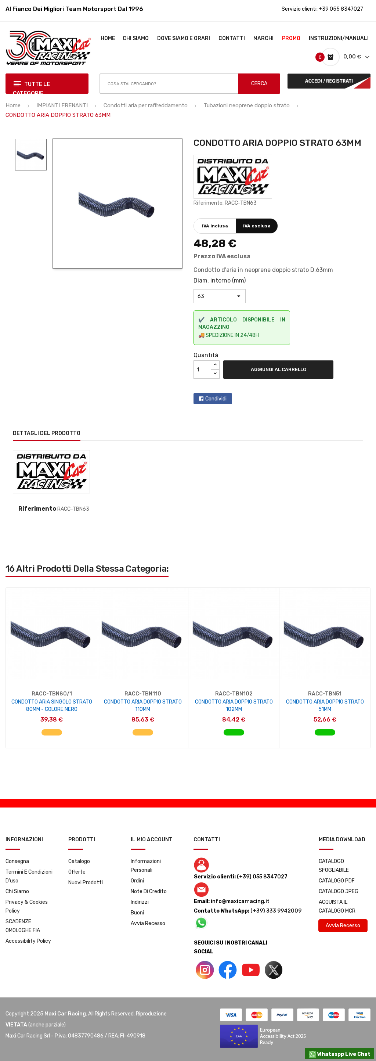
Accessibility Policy (28, 941)
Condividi (216, 399)
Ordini (137, 881)
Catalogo (79, 861)
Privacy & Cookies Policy (27, 906)
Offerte (77, 872)
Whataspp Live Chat (343, 1054)
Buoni (137, 913)
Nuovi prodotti (85, 883)
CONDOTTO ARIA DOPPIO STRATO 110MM (143, 705)
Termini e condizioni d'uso (29, 876)
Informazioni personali (146, 865)
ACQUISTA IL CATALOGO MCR (337, 906)
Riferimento (37, 508)
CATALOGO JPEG (338, 891)
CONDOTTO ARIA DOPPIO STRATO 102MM (234, 705)
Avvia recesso (148, 923)
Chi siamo (17, 891)
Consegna (17, 861)
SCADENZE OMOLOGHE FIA (23, 926)
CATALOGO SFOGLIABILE (334, 865)
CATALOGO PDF (337, 881)
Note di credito (149, 891)
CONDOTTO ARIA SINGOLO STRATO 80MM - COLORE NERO (51, 705)
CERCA (259, 83)
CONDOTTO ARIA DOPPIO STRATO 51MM (325, 705)
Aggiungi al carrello (278, 369)
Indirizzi (140, 902)
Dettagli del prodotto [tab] (46, 433)
